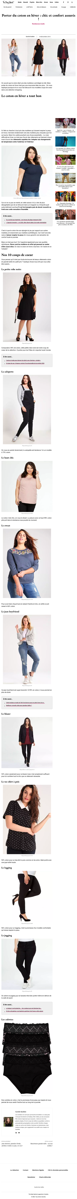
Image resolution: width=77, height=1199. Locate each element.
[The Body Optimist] (8, 2)
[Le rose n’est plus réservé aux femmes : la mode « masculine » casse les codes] (65, 160)
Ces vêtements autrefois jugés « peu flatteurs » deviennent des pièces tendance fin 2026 (65, 223)
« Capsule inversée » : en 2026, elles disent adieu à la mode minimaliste (26, 222)
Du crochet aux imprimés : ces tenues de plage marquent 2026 (23, 219)
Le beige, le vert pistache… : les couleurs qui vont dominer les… (23, 1008)
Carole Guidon (30, 36)
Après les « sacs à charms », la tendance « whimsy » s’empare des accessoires (65, 131)
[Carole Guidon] (8, 1122)
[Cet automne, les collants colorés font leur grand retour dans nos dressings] (65, 141)
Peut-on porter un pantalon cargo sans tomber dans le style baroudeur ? (65, 186)
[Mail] (19, 1132)
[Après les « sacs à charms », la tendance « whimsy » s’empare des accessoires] (65, 123)
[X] (36, 29)
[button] (72, 2)
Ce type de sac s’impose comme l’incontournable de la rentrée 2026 (25, 363)
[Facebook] (63, 2)
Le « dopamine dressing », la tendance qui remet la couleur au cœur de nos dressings (65, 204)
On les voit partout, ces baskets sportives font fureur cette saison (24, 1011)
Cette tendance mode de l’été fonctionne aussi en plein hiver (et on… (25, 702)
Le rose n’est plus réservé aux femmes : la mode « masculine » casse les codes (65, 168)
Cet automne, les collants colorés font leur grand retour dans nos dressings (65, 149)
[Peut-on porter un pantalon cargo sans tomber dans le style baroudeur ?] (65, 178)
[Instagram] (68, 2)
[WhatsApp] (41, 29)
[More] (45, 29)
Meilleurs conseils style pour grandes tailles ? (19, 705)
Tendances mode (38, 24)
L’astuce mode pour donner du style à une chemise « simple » (23, 360)
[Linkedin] (16, 1132)
